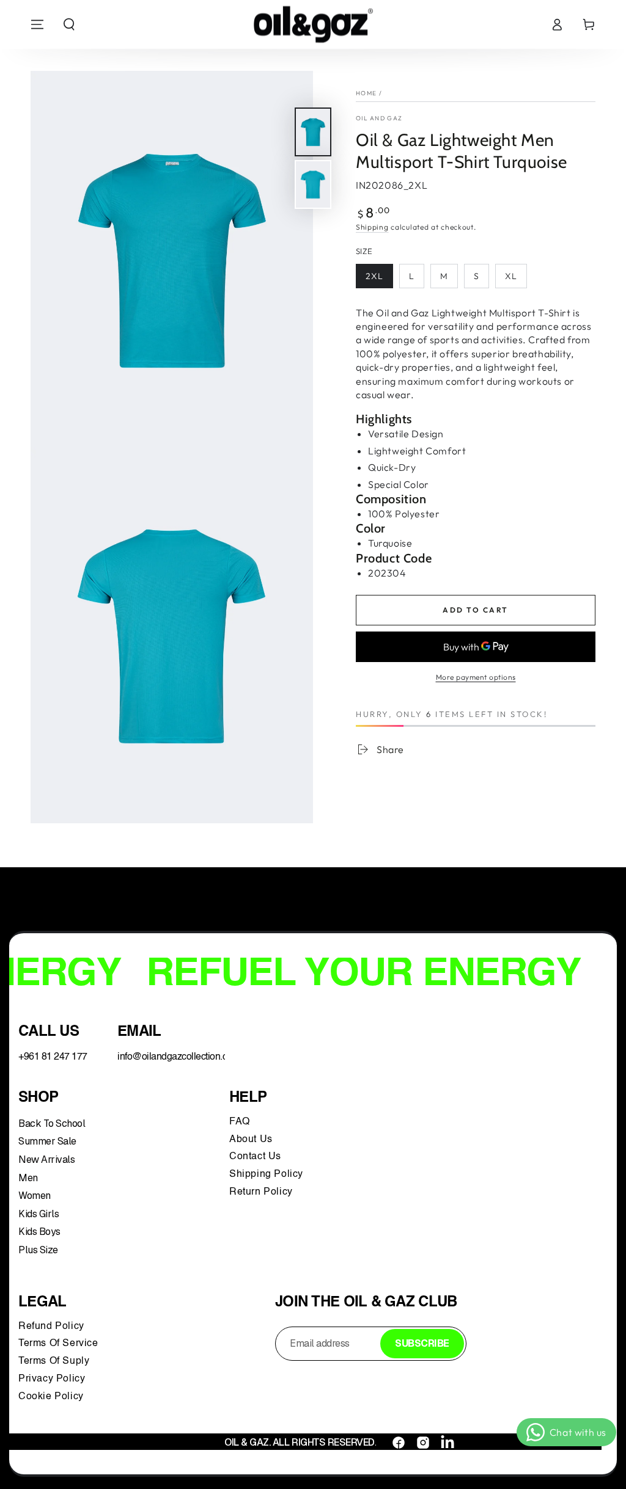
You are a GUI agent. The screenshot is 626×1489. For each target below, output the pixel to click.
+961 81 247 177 (52, 1057)
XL (511, 276)
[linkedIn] (447, 1442)
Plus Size (38, 1249)
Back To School (51, 1123)
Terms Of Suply (55, 1361)
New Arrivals (46, 1159)
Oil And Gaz (379, 118)
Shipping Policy (267, 1174)
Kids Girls (38, 1213)
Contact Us (256, 1157)
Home (366, 93)
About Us (251, 1140)
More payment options (476, 677)
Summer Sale (47, 1141)
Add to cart (475, 609)
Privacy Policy (51, 1379)
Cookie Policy (51, 1397)
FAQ (240, 1122)
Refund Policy (54, 1326)
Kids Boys (39, 1231)
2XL (374, 276)
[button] (69, 24)
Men (28, 1177)
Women (34, 1195)
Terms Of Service (58, 1344)
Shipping (372, 226)
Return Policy (261, 1192)
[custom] (398, 1442)
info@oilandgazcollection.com (178, 1057)
